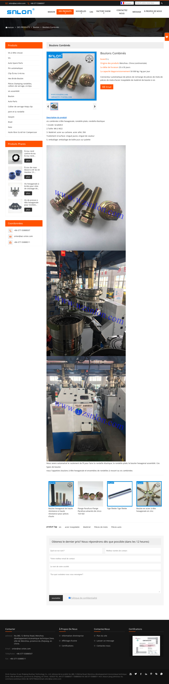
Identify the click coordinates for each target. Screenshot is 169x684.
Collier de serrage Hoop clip (20, 106)
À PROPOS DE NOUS (153, 11)
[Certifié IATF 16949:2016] (146, 646)
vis (60, 527)
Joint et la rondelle (16, 111)
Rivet (10, 122)
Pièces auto (116, 527)
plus (28, 160)
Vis (9, 58)
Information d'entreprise (73, 635)
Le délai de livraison (109, 67)
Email (106, 86)
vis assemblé (13, 91)
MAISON (51, 12)
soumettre (56, 598)
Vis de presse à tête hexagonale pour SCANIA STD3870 (31, 202)
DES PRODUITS (65, 11)
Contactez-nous (103, 645)
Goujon (11, 117)
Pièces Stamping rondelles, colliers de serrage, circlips (20, 84)
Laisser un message (105, 640)
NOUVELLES (81, 11)
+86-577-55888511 (22, 242)
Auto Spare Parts (15, 63)
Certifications (67, 645)
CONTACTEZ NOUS (122, 12)
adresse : (9, 635)
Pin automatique (15, 68)
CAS (91, 12)
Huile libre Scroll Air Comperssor (22, 132)
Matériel (87, 527)
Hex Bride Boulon (15, 78)
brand (103, 59)
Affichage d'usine (69, 640)
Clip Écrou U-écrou (16, 73)
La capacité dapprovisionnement (115, 71)
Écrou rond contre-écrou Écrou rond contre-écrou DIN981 (30, 153)
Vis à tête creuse (15, 53)
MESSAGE (137, 12)
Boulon (36, 27)
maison (9, 27)
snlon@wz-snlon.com (17, 3)
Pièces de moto (101, 527)
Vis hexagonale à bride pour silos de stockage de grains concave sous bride (31, 186)
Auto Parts (12, 101)
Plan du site (102, 635)
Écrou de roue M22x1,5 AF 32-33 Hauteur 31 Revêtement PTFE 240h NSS (32, 169)
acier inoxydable (72, 527)
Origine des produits (109, 63)
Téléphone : (10, 653)
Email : (8, 648)
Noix (10, 127)
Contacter (10, 629)
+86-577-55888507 (37, 3)
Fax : (7, 658)
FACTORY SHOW (103, 11)
